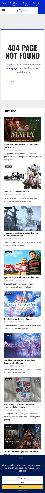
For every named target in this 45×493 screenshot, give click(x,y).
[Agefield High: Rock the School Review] (22, 262)
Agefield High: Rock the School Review (21, 277)
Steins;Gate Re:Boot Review (16, 192)
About (4, 3)
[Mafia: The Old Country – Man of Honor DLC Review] (22, 129)
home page (11, 68)
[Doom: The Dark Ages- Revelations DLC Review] (22, 436)
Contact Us (36, 4)
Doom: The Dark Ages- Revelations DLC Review (22, 453)
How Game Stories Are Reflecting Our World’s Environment (21, 235)
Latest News (10, 111)
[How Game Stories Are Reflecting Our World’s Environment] (22, 218)
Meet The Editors (13, 4)
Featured (8, 119)
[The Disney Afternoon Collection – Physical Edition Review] (22, 389)
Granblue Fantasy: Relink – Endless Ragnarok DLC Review (19, 362)
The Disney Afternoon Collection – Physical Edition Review (19, 406)
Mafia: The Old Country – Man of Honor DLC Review (21, 146)
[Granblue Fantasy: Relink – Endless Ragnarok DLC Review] (22, 345)
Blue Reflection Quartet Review (18, 319)
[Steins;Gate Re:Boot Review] (22, 176)
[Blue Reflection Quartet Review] (22, 304)
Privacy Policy (25, 4)
